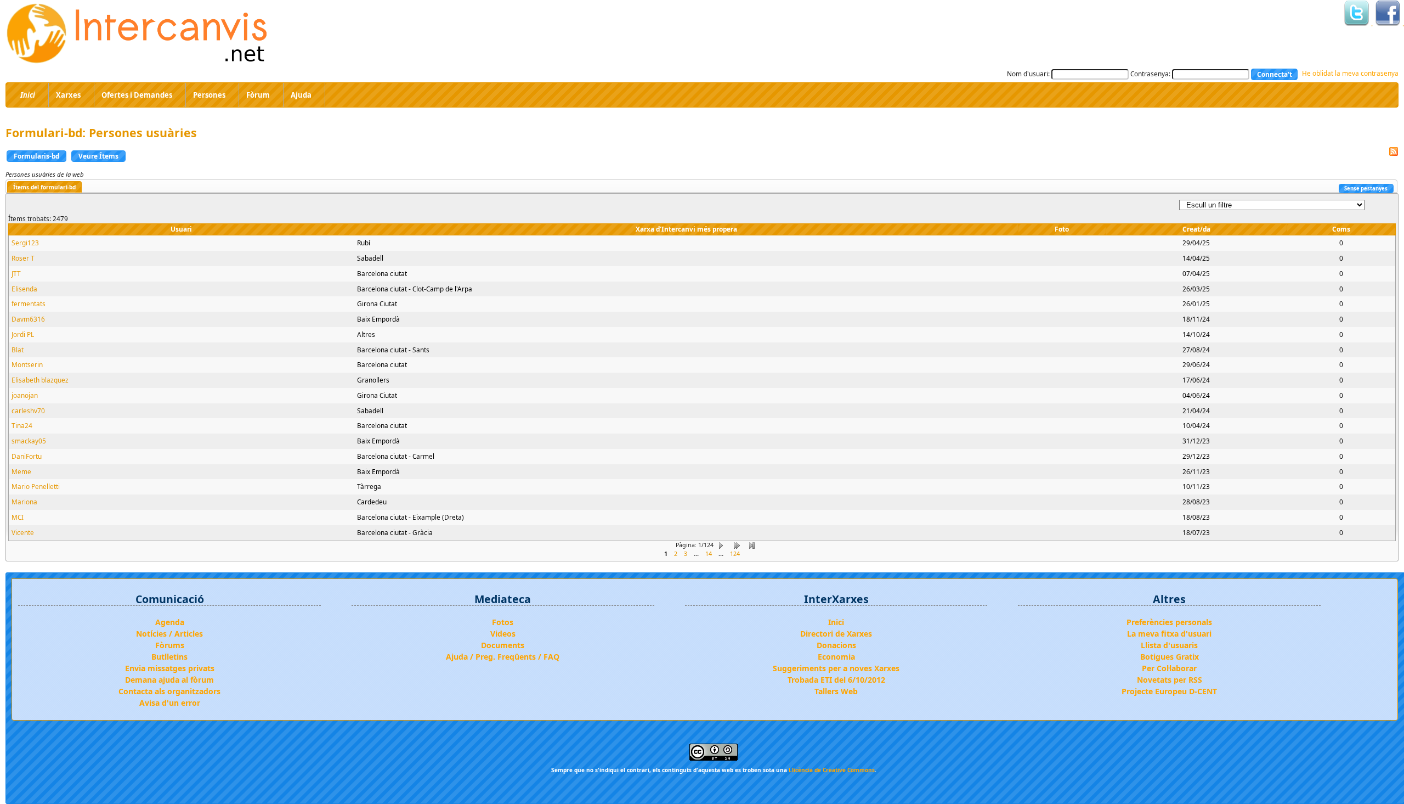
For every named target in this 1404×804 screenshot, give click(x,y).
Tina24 (22, 425)
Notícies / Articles (169, 633)
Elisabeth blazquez (40, 379)
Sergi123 (25, 242)
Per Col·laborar (1169, 668)
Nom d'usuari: (1028, 73)
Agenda (169, 622)
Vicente (23, 532)
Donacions (836, 645)
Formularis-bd (36, 155)
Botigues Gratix (1169, 656)
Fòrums (169, 645)
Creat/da (1196, 228)
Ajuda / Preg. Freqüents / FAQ (502, 656)
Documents (502, 645)
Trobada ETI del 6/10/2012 (836, 679)
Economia (836, 656)
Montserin (27, 364)
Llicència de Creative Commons (832, 770)
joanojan (25, 395)
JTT (16, 273)
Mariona (24, 501)
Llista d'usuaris (1169, 645)
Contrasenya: (1150, 73)
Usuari (181, 228)
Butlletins (169, 656)
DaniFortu (27, 456)
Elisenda (24, 288)
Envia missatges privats (169, 668)
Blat (18, 349)
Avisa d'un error (169, 703)
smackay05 (29, 440)
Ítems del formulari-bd (44, 187)
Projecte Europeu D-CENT (1169, 691)
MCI (18, 517)
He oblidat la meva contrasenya (1350, 73)
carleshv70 (28, 410)
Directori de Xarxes (836, 633)
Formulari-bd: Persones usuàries (101, 132)
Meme (21, 471)
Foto (1062, 228)
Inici (836, 622)
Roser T (23, 258)
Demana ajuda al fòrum (169, 679)
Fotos (502, 622)
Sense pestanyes (1366, 188)
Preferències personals (1169, 622)
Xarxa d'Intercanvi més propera (686, 228)
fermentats (29, 303)
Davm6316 (28, 318)
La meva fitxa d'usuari (1169, 633)
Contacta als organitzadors (169, 691)
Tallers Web (836, 691)
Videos (503, 633)
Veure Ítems (98, 155)
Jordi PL (23, 334)
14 (708, 554)
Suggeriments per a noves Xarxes (836, 668)
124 (735, 554)
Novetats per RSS (1169, 679)
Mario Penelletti (36, 486)
